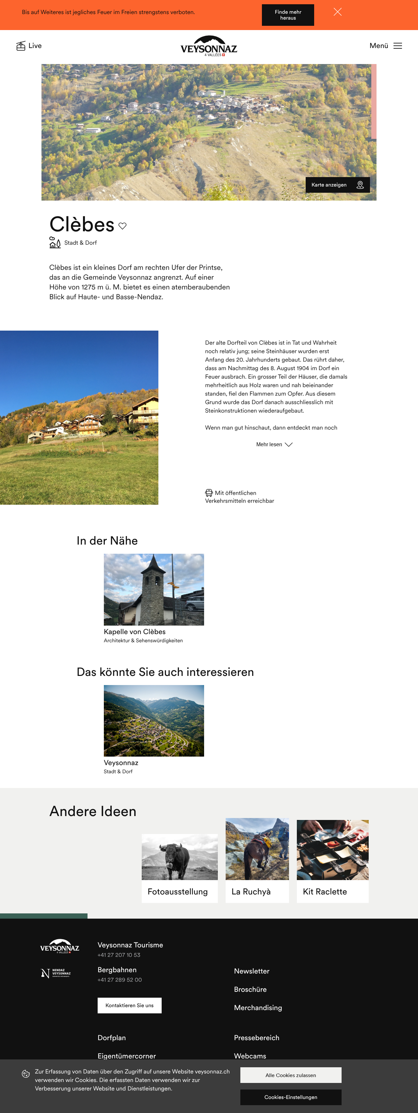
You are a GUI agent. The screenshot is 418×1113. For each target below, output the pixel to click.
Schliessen (338, 12)
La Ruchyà (251, 891)
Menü (379, 45)
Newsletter (252, 971)
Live (35, 45)
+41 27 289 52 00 (120, 979)
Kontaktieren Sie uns (129, 1005)
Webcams (250, 1056)
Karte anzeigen (329, 185)
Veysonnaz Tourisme (59, 946)
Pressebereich (257, 1037)
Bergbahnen (117, 969)
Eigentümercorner (127, 1056)
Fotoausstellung (178, 891)
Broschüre (250, 989)
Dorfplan (112, 1037)
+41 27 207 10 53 (119, 954)
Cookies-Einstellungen (291, 1097)
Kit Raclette (325, 891)
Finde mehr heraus (288, 15)
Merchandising (258, 1007)
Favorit (122, 226)
